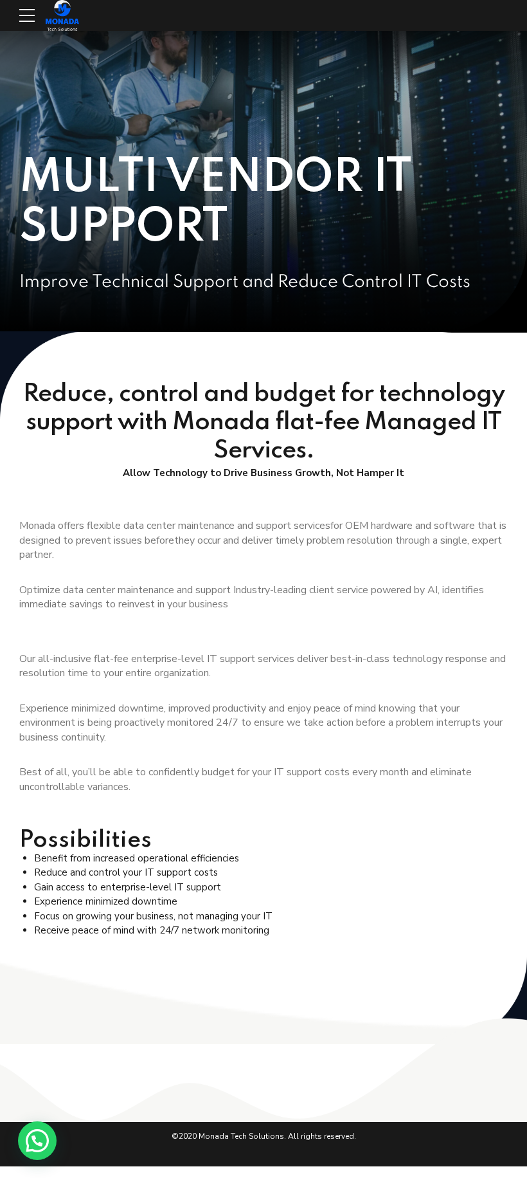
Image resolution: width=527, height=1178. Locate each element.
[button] (37, 1140)
